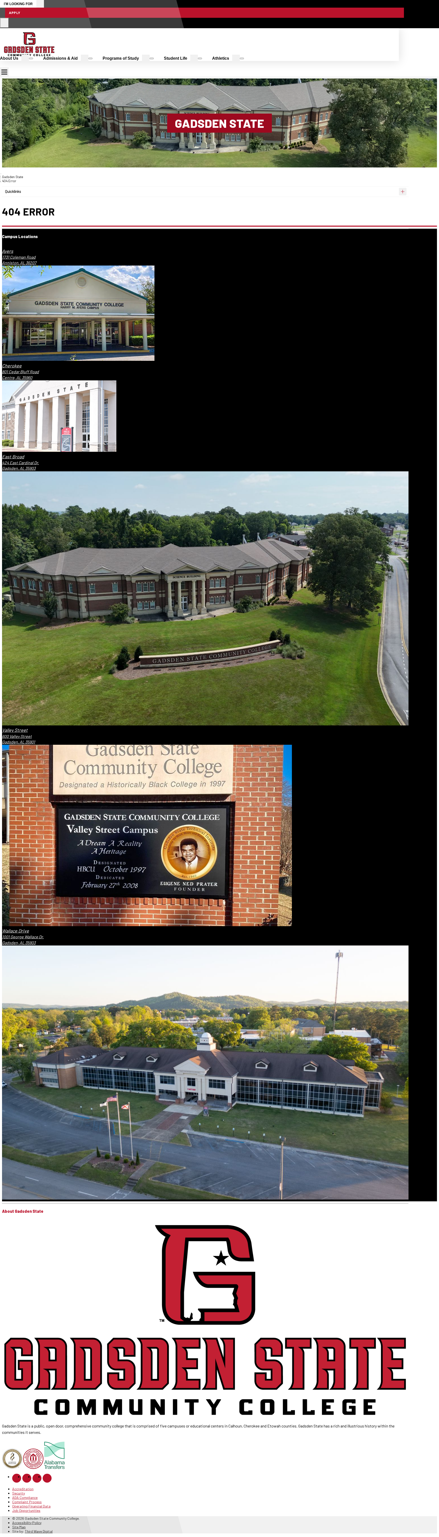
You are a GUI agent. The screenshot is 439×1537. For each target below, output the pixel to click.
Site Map (19, 1527)
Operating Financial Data (31, 1506)
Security (18, 1493)
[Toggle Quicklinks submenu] (402, 191)
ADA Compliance (25, 1497)
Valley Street (15, 730)
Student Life (175, 58)
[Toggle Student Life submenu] (200, 58)
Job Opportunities (26, 1510)
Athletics (220, 58)
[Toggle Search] (4, 23)
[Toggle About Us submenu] (31, 58)
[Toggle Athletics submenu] (242, 58)
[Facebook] (16, 1478)
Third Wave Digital (39, 1531)
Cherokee (12, 365)
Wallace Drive (15, 931)
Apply (14, 12)
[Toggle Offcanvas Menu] (4, 71)
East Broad (13, 456)
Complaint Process (27, 1502)
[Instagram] (26, 1478)
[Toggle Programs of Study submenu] (152, 58)
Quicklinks (13, 191)
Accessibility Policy (26, 1522)
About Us (9, 58)
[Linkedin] (37, 1478)
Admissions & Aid (60, 58)
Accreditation (23, 1489)
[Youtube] (47, 1478)
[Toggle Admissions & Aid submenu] (90, 58)
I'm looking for (18, 4)
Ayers (7, 251)
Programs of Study (121, 58)
